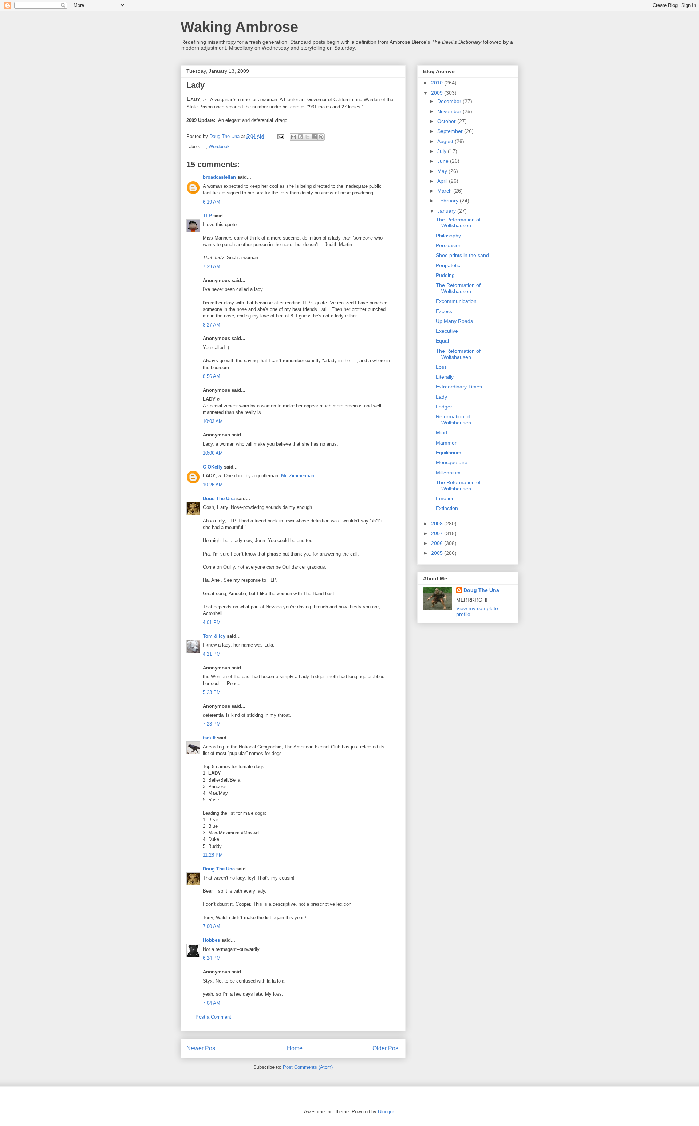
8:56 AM (211, 376)
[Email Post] (280, 136)
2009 (437, 93)
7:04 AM (211, 1003)
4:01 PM (212, 622)
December (450, 101)
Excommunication (456, 301)
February (448, 201)
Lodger (444, 407)
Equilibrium (448, 452)
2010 (437, 83)
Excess (444, 311)
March (445, 191)
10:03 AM (213, 421)
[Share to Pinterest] (321, 137)
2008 (437, 523)
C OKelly (212, 467)
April (443, 181)
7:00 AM (211, 926)
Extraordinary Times (459, 387)
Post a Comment (213, 1017)
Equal (442, 341)
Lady (441, 397)
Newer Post (201, 1048)
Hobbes (211, 940)
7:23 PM (212, 724)
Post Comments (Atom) (308, 1067)
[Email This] (293, 137)
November (450, 111)
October (447, 121)
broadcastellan (219, 177)
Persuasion (449, 245)
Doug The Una (219, 498)
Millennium (448, 472)
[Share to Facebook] (314, 137)
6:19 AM (211, 202)
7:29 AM (211, 266)
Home (295, 1048)
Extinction (447, 508)
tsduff (209, 737)
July (442, 151)
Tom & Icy (214, 636)
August (446, 141)
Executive (447, 331)
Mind (441, 432)
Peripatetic (448, 265)
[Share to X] (307, 137)
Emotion (445, 498)
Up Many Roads (454, 321)
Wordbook (219, 146)
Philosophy (448, 235)
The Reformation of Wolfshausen (458, 223)
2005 (437, 553)
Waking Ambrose (239, 27)
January (447, 211)
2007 (437, 533)
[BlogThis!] (300, 137)
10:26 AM (213, 484)
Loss (441, 367)
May (443, 171)
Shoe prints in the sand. (463, 255)
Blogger (386, 1111)
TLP (207, 215)
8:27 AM (211, 325)
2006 (437, 543)
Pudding (445, 275)
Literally (445, 377)
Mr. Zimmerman (297, 475)
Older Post (386, 1048)
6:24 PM (212, 958)
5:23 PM (212, 692)
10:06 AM (213, 453)
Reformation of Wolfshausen (453, 420)
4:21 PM (212, 654)
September (450, 131)
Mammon (447, 443)
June (443, 161)
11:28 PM (213, 855)
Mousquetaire (451, 462)
